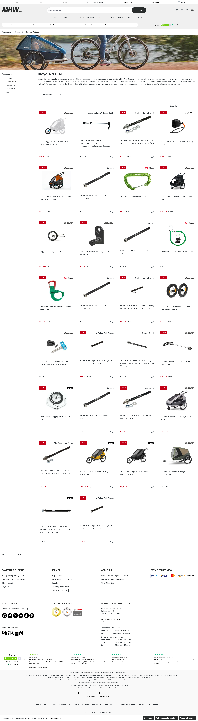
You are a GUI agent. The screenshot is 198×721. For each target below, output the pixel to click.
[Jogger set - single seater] (56, 235)
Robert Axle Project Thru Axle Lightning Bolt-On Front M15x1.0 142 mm (97, 361)
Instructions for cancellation (62, 704)
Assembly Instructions (60, 587)
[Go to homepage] (12, 9)
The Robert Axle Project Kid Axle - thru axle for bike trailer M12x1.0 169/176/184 (137, 141)
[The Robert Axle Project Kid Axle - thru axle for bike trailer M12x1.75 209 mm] (56, 454)
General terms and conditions (112, 704)
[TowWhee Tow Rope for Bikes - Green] (177, 235)
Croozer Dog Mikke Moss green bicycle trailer (174, 473)
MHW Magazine (107, 583)
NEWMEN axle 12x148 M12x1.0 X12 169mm (135, 251)
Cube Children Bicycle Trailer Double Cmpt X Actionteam (55, 197)
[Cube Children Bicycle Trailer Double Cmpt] (177, 180)
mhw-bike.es (84, 693)
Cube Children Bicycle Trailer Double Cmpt (176, 197)
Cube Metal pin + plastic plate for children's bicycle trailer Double (53, 362)
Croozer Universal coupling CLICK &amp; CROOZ (94, 252)
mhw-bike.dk (91, 696)
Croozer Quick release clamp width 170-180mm (175, 362)
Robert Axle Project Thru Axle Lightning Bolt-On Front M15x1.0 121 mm (97, 526)
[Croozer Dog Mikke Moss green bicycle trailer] (177, 455)
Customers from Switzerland (13, 579)
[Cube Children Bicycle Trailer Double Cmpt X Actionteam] (56, 180)
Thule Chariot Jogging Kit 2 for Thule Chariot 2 (55, 418)
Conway (126, 25)
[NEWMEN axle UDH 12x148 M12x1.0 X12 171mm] (97, 399)
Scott (52, 25)
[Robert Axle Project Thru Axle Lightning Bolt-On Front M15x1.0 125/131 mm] (137, 289)
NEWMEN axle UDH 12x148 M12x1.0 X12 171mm (95, 416)
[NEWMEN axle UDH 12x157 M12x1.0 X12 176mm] (97, 179)
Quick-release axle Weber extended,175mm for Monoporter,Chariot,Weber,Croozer (95, 141)
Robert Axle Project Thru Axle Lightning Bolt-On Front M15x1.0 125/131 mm (137, 306)
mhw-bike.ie (116, 693)
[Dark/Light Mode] (195, 3)
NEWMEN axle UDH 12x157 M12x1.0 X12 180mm (95, 306)
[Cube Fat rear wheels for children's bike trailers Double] (177, 290)
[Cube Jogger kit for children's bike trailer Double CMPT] (56, 125)
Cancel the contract (60, 590)
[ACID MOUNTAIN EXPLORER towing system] (177, 125)
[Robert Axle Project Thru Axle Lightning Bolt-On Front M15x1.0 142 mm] (97, 344)
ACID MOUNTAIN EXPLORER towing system (176, 142)
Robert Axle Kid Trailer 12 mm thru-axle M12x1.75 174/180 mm (136, 416)
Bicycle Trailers (11, 81)
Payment (65, 2)
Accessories (7, 74)
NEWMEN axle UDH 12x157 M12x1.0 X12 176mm (95, 196)
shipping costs (89, 672)
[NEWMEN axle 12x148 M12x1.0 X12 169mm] (137, 234)
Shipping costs (127, 2)
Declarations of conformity (62, 579)
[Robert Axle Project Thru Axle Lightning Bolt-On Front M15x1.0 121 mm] (97, 509)
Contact (40, 2)
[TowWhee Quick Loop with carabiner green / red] (56, 290)
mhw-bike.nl (127, 693)
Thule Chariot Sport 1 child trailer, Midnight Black (134, 473)
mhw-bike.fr (94, 693)
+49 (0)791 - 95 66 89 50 (110, 619)
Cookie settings (41, 704)
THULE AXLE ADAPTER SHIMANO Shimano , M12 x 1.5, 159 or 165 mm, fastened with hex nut (54, 528)
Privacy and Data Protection (87, 704)
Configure (148, 718)
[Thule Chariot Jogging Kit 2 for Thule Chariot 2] (56, 400)
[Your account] (182, 10)
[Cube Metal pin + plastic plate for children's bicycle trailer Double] (56, 345)
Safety (8, 92)
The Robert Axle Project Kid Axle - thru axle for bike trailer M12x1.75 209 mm (56, 471)
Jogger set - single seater (50, 251)
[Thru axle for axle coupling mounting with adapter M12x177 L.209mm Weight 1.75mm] (137, 344)
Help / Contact (57, 576)
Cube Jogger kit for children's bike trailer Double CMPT (54, 142)
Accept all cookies (187, 718)
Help (16, 2)
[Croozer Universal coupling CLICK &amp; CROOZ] (97, 235)
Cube (35, 25)
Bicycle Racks (10, 85)
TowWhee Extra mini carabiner (133, 196)
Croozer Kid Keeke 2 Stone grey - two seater (176, 418)
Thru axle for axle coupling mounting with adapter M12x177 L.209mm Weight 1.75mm (137, 361)
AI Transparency (156, 704)
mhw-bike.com (71, 693)
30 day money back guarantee (14, 576)
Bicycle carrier (10, 88)
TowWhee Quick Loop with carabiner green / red (55, 307)
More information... (55, 718)
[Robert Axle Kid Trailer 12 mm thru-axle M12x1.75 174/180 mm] (137, 399)
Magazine (155, 2)
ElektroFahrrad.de (104, 696)
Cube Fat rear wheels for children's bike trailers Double (175, 307)
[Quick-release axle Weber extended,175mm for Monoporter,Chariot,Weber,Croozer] (97, 124)
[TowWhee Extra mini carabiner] (137, 180)
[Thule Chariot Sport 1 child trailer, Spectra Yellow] (97, 455)
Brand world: (16, 25)
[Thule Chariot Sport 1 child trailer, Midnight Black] (137, 455)
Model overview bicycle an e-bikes (114, 576)
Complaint (55, 583)
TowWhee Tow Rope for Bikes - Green (177, 251)
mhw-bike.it (105, 693)
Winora (107, 25)
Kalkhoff (88, 25)
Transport (8, 78)
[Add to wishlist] (71, 156)
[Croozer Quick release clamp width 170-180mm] (177, 345)
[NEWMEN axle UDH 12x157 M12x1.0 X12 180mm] (97, 289)
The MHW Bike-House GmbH (112, 579)
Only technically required (166, 718)
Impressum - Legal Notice (136, 704)
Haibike (70, 25)
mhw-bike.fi (137, 693)
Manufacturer (48, 95)
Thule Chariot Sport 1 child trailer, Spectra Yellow (94, 473)
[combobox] (91, 10)
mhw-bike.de (60, 693)
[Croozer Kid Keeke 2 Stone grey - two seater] (177, 400)
